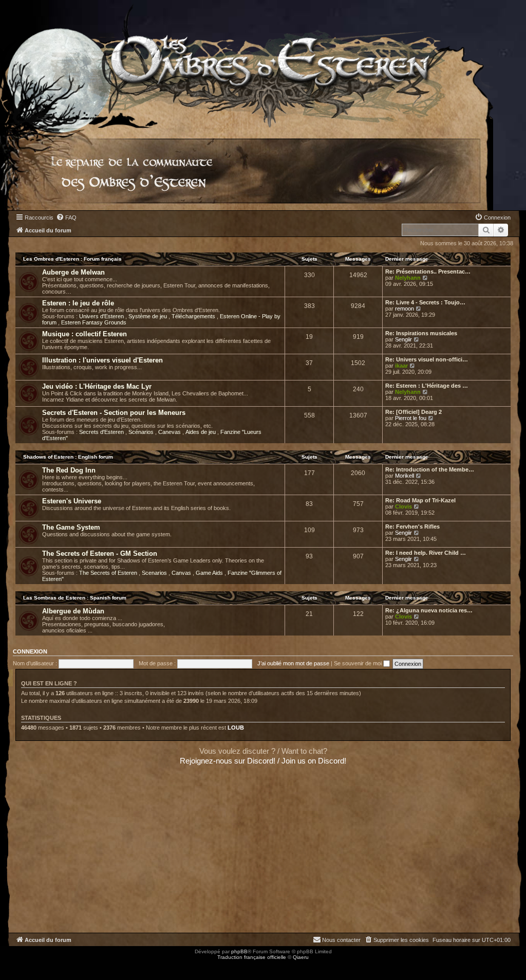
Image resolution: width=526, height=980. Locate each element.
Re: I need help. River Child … (425, 553)
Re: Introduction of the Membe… (429, 469)
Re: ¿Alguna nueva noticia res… (429, 610)
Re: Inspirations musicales (421, 333)
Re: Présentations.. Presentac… (428, 271)
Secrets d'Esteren (102, 432)
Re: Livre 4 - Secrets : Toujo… (425, 302)
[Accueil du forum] (246, 64)
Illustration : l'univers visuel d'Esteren (102, 360)
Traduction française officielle (251, 957)
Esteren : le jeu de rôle (78, 303)
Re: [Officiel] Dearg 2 (413, 412)
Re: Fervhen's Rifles (412, 526)
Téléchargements (194, 316)
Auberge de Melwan (73, 272)
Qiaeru (301, 957)
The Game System (71, 527)
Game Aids (210, 573)
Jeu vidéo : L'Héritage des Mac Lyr (97, 386)
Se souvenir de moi (358, 663)
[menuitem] (66, 217)
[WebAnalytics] (20, 966)
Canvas (182, 573)
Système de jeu (148, 316)
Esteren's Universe (71, 501)
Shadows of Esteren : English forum (68, 457)
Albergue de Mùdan (73, 611)
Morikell (404, 476)
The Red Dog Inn (69, 470)
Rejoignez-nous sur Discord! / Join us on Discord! (263, 760)
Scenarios (155, 573)
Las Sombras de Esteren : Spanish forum (74, 598)
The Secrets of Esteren (109, 573)
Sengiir (403, 339)
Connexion (30, 651)
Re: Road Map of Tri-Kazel (420, 500)
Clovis (403, 506)
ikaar (401, 365)
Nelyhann (408, 278)
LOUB (236, 727)
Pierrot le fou (410, 418)
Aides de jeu (201, 432)
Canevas (170, 432)
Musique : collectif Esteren (84, 334)
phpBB (239, 951)
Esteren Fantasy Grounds (93, 322)
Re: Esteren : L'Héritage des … (426, 386)
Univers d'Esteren (102, 316)
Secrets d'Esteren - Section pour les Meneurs (113, 412)
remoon (404, 308)
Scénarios (141, 432)
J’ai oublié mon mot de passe (293, 663)
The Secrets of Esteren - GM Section (99, 553)
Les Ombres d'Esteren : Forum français (72, 259)
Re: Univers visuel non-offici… (426, 359)
